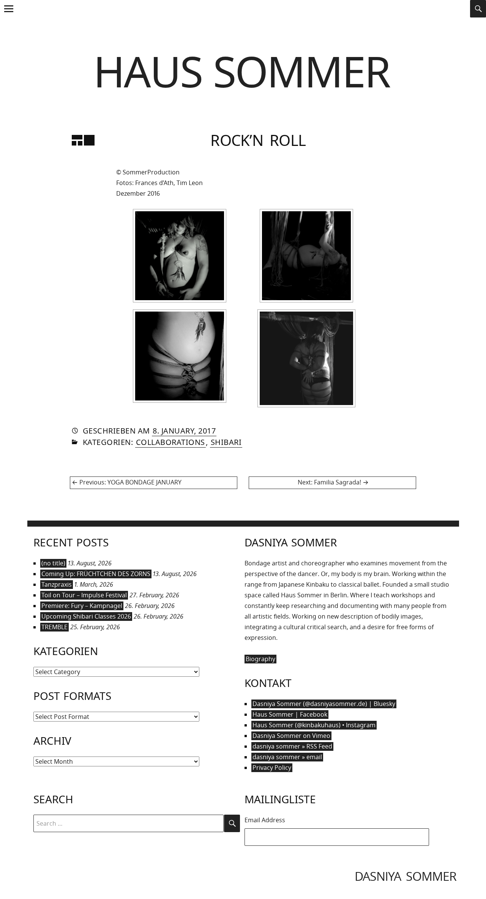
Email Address (265, 820)
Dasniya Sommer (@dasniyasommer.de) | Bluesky (323, 704)
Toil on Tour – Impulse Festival (84, 595)
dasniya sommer (405, 876)
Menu (8, 16)
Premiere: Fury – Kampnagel (81, 605)
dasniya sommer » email (287, 757)
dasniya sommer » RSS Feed (292, 746)
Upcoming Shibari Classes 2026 (86, 616)
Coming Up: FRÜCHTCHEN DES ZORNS (95, 574)
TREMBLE (54, 627)
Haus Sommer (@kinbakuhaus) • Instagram (314, 725)
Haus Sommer (241, 71)
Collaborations (170, 442)
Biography (260, 659)
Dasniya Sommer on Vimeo (291, 735)
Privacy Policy (271, 767)
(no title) (53, 563)
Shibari (226, 442)
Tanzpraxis (56, 584)
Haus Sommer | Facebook (289, 714)
